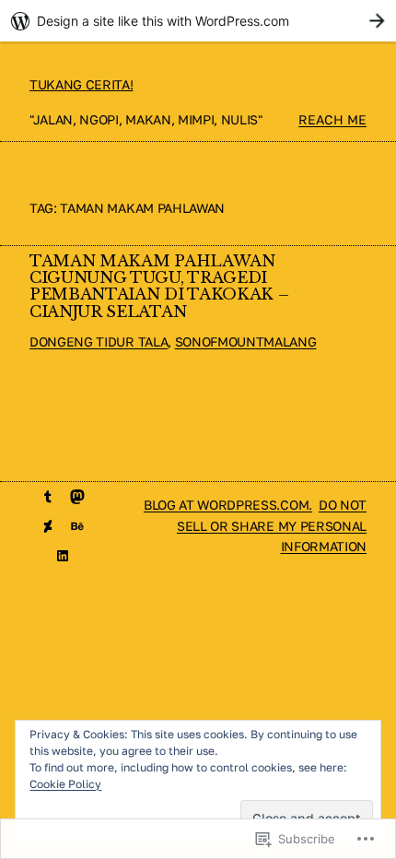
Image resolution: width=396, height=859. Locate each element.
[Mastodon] (77, 496)
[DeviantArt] (48, 526)
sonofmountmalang (246, 341)
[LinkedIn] (62, 555)
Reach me (332, 119)
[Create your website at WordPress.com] (198, 20)
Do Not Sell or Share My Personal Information (272, 525)
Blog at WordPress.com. (228, 504)
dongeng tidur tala (98, 341)
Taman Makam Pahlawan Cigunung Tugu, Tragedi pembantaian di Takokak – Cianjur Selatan (158, 287)
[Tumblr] (48, 496)
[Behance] (77, 526)
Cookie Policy (65, 784)
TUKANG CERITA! (81, 84)
